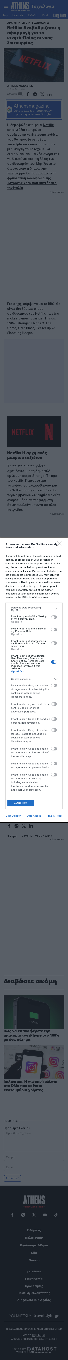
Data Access (34, 815)
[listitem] (34, 608)
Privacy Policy (54, 815)
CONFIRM (20, 803)
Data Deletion (13, 815)
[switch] (54, 617)
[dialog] (34, 680)
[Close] (60, 544)
